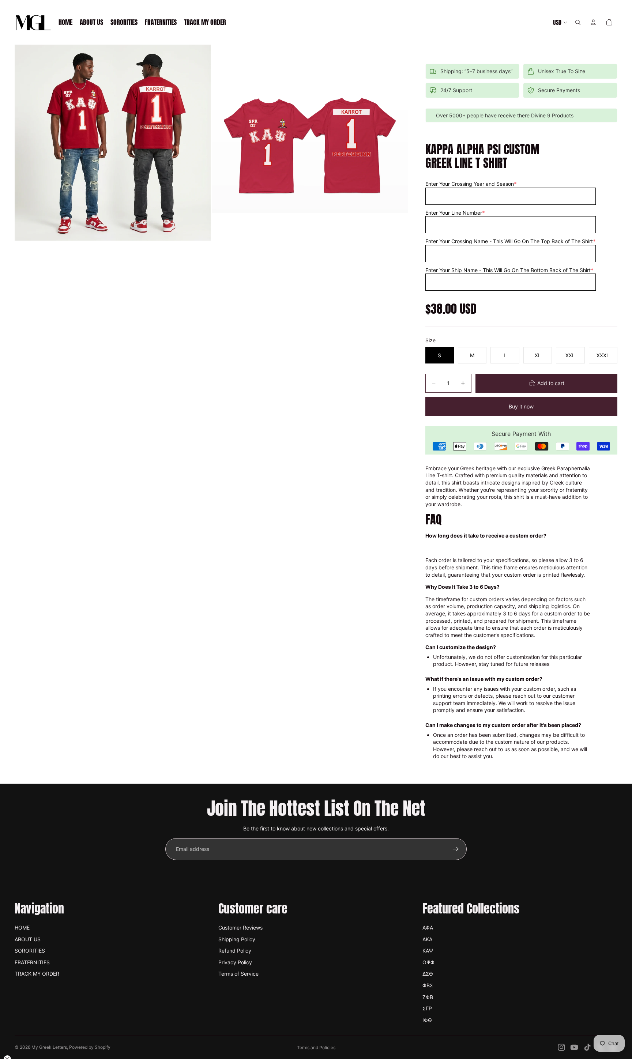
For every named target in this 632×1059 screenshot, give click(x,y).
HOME (22, 927)
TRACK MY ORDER (37, 974)
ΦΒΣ (427, 985)
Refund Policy (234, 950)
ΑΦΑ (427, 927)
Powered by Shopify (89, 1047)
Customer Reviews (240, 927)
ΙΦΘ (427, 1020)
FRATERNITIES (32, 962)
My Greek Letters (49, 1047)
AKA (427, 939)
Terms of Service (238, 974)
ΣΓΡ (427, 1008)
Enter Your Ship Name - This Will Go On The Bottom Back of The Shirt (509, 270)
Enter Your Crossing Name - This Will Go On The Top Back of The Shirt (510, 241)
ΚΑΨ (427, 950)
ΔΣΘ (427, 974)
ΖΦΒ (427, 997)
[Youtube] (574, 1047)
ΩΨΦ (428, 962)
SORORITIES (30, 950)
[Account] (593, 22)
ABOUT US (28, 939)
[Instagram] (561, 1047)
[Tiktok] (587, 1047)
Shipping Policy (236, 939)
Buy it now (521, 406)
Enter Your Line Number (455, 213)
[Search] (578, 22)
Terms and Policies (316, 1047)
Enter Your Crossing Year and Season (471, 184)
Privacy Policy (235, 962)
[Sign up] (455, 849)
